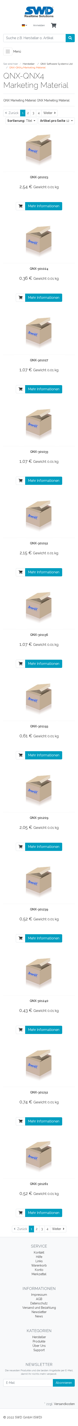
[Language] (24, 26)
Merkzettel (39, 1274)
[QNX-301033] (39, 424)
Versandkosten (64, 1404)
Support (39, 1350)
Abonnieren (64, 1382)
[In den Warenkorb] (20, 206)
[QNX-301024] (39, 241)
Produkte (39, 1341)
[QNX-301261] (39, 1156)
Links (39, 1261)
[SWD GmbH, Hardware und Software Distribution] (39, 11)
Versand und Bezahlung (39, 1307)
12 (55, 120)
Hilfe (39, 1257)
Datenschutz (39, 1303)
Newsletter (39, 1312)
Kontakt (39, 1252)
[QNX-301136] (39, 607)
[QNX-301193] (39, 698)
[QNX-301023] (39, 149)
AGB (39, 1299)
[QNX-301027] (39, 332)
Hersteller (39, 1337)
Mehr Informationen (43, 206)
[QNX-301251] (39, 1064)
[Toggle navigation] (7, 51)
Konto (39, 1270)
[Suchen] (70, 38)
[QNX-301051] (39, 515)
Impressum (39, 1294)
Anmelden (39, 25)
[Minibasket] (53, 26)
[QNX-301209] (39, 790)
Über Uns (39, 1345)
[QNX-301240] (39, 973)
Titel (20, 120)
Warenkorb (39, 1265)
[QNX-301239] (39, 881)
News (39, 1316)
